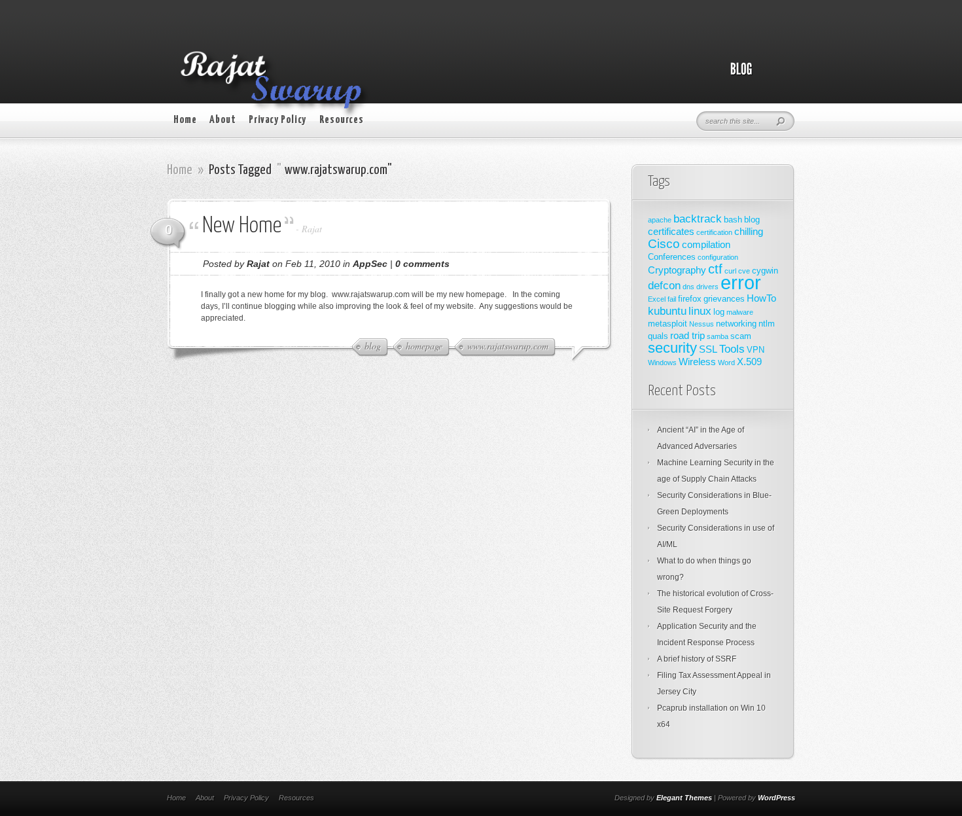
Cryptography (677, 269)
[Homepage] (756, 75)
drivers (707, 287)
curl (730, 271)
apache (659, 220)
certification (714, 232)
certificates (671, 231)
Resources (341, 120)
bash (733, 219)
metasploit (667, 323)
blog (752, 219)
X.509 (749, 361)
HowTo (761, 298)
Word (726, 362)
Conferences (672, 257)
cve (744, 271)
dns (688, 287)
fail (672, 299)
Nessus (701, 324)
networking (736, 323)
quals (658, 336)
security (672, 348)
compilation (706, 244)
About (222, 120)
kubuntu (667, 310)
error (741, 282)
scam (740, 336)
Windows (662, 362)
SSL (708, 349)
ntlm (766, 323)
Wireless (697, 361)
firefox (690, 299)
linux (699, 310)
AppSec (370, 263)
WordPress (776, 798)
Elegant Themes (684, 798)
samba (717, 336)
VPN (755, 350)
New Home (241, 226)
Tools (732, 348)
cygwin (765, 270)
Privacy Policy (277, 120)
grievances (724, 299)
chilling (748, 231)
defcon (664, 285)
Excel (657, 299)
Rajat (312, 228)
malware (739, 312)
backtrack (697, 218)
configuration (718, 257)
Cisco (664, 244)
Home (184, 120)
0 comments (422, 263)
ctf (715, 269)
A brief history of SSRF (696, 659)
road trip (687, 335)
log (718, 312)
